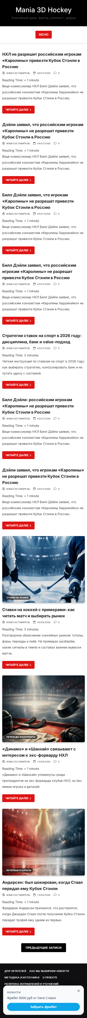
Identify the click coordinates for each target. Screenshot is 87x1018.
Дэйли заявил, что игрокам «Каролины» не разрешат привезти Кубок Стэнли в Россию (43, 476)
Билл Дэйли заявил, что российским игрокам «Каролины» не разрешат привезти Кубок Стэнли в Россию (39, 271)
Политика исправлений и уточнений (31, 983)
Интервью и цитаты (18, 870)
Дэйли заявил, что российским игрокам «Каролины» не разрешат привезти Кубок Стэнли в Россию (42, 130)
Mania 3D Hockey (44, 10)
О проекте (50, 977)
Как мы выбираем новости (49, 971)
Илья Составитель (18, 73)
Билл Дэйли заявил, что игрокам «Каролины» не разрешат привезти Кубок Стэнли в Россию (38, 201)
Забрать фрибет (43, 1007)
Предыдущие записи (44, 947)
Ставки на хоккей (17, 597)
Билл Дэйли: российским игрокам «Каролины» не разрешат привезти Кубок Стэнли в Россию (38, 406)
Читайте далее (17, 109)
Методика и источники (21, 977)
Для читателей (15, 971)
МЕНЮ (43, 34)
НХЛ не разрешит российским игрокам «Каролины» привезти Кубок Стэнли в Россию (41, 60)
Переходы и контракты (20, 737)
